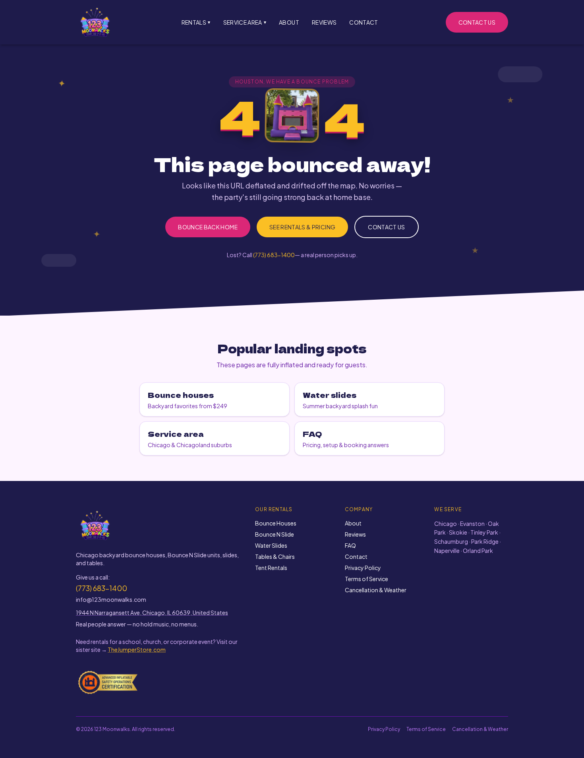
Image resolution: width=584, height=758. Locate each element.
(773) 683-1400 (274, 254)
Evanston (472, 523)
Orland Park (478, 550)
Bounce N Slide (274, 534)
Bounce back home (208, 227)
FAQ (350, 545)
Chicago (445, 523)
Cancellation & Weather (375, 589)
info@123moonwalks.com (111, 599)
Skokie (458, 532)
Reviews (324, 22)
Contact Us (477, 22)
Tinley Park (484, 532)
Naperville (447, 550)
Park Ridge (485, 541)
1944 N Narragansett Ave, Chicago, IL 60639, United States (152, 612)
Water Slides (271, 545)
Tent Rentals (271, 567)
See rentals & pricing (302, 227)
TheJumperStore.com (137, 649)
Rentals (196, 22)
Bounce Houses (275, 523)
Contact (363, 22)
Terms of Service (366, 578)
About (289, 22)
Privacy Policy (363, 567)
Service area (245, 22)
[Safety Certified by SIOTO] (108, 682)
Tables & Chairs (275, 556)
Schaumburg (451, 541)
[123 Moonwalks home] (95, 22)
